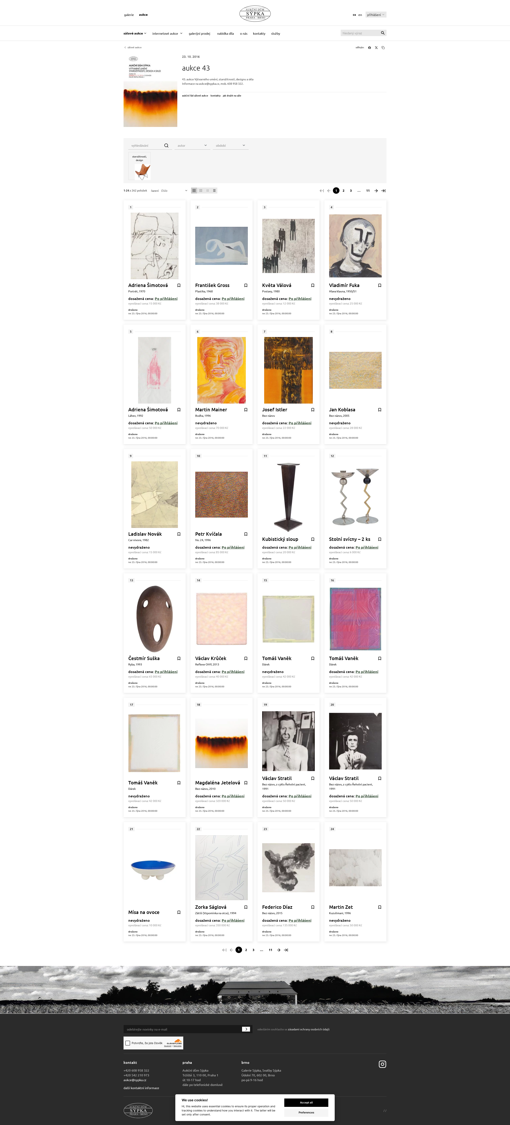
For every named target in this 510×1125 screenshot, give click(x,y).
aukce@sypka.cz (135, 1080)
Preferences (306, 1112)
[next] (376, 190)
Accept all (306, 1102)
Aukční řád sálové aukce (195, 95)
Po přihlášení (166, 298)
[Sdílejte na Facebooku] (369, 47)
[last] (383, 190)
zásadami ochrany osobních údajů (309, 1029)
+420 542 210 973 (136, 1075)
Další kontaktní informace (141, 1088)
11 (368, 190)
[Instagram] (382, 1064)
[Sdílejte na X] (376, 47)
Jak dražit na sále (232, 95)
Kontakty (216, 95)
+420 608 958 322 (136, 1070)
